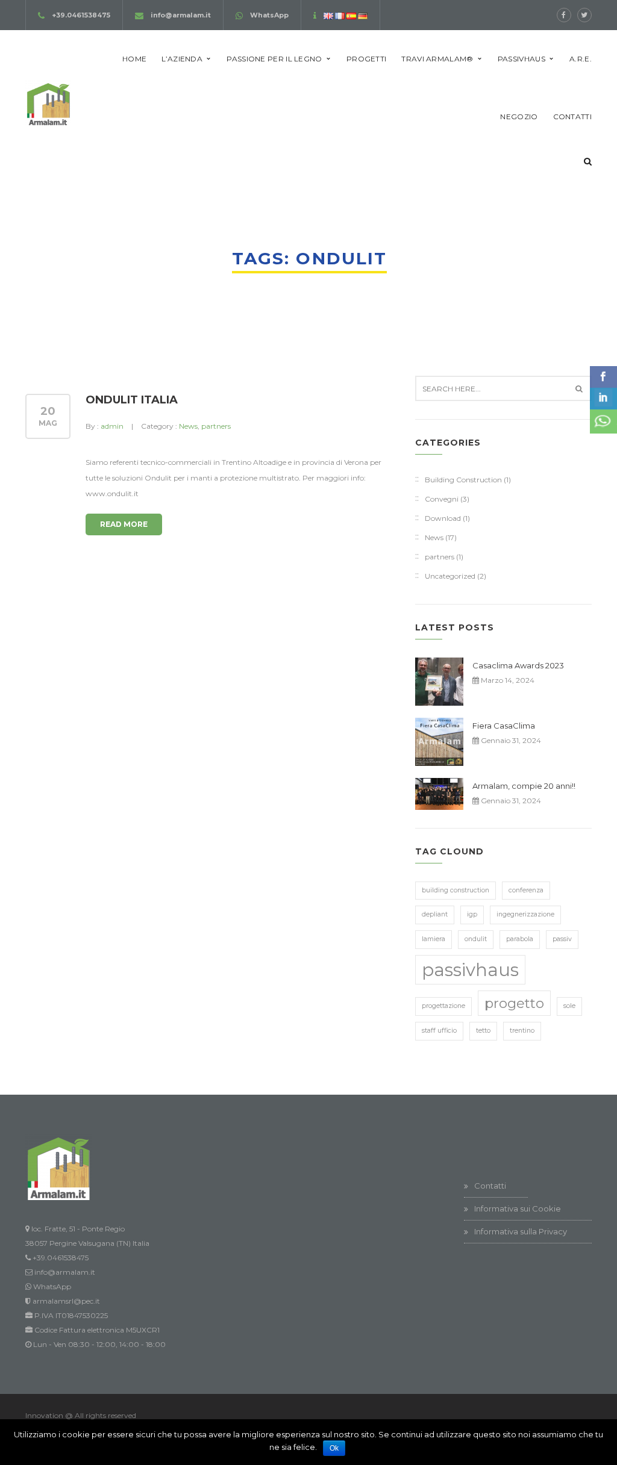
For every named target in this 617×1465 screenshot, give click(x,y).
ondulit (476, 939)
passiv (562, 939)
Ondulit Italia (132, 399)
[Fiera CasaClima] (439, 742)
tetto (483, 1030)
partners (216, 426)
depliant (435, 914)
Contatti (490, 1185)
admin (112, 426)
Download (443, 518)
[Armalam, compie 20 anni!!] (439, 794)
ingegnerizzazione (525, 914)
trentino (522, 1030)
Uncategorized (450, 575)
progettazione (443, 1006)
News (188, 426)
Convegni (442, 498)
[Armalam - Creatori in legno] (48, 102)
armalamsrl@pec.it (66, 1300)
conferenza (526, 890)
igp (472, 914)
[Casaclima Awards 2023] (439, 682)
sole (569, 1006)
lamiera (433, 939)
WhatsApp (269, 15)
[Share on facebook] (603, 377)
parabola (519, 939)
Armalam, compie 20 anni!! (523, 786)
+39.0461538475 (81, 15)
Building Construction (463, 479)
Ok (334, 1448)
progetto (514, 1003)
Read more (124, 524)
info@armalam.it (181, 15)
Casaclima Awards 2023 (518, 665)
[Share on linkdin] (603, 398)
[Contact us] (603, 421)
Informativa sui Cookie (517, 1208)
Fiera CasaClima (503, 725)
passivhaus (470, 969)
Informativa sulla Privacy (520, 1231)
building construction (455, 890)
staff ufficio (439, 1030)
